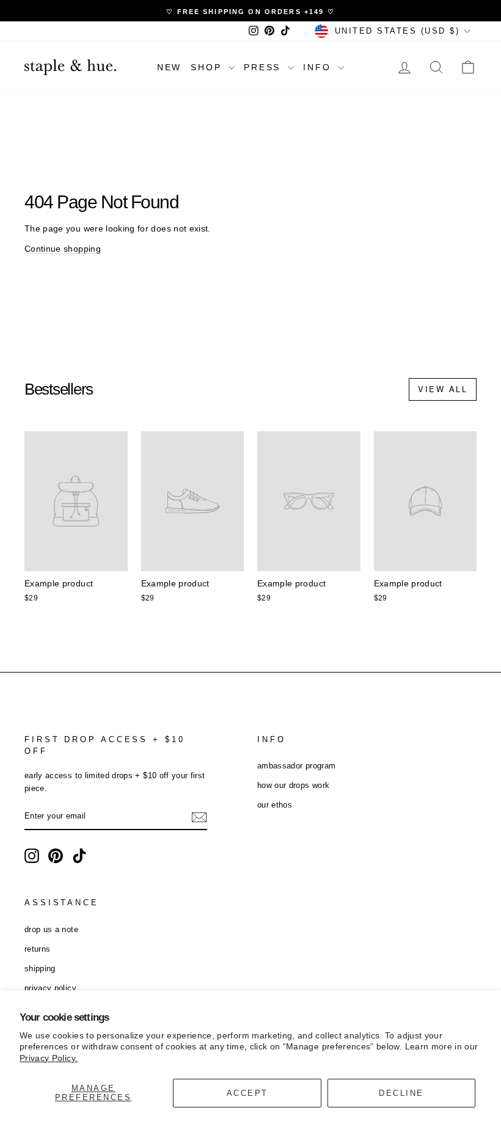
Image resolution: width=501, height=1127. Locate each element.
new (169, 67)
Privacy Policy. (49, 1058)
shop (208, 67)
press (264, 67)
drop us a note (51, 929)
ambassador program (296, 765)
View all (442, 389)
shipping (40, 968)
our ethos (274, 804)
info (319, 67)
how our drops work (293, 785)
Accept (247, 1093)
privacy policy (50, 988)
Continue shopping (62, 248)
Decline (401, 1093)
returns (37, 949)
